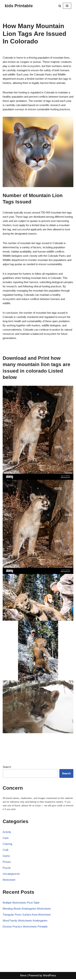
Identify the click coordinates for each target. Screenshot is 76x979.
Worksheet (9, 879)
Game (6, 855)
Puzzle (7, 867)
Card (5, 837)
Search (7, 766)
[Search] (60, 6)
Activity (7, 831)
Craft (5, 849)
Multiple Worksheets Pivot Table (21, 902)
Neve (23, 975)
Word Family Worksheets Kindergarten (25, 920)
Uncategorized (11, 873)
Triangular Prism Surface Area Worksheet (27, 914)
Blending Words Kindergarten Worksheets (27, 908)
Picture (7, 861)
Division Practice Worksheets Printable (25, 926)
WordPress (49, 975)
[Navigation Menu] (67, 6)
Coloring (7, 843)
